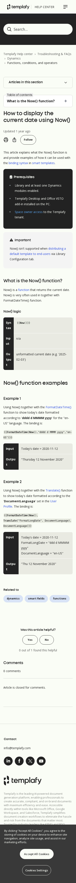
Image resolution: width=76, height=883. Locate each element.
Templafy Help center (18, 54)
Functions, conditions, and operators (32, 63)
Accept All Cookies (36, 854)
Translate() (53, 490)
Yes (30, 640)
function (23, 290)
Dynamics (14, 58)
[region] (38, 854)
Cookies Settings (36, 870)
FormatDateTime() (58, 407)
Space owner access (29, 212)
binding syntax (18, 163)
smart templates (43, 163)
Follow (28, 139)
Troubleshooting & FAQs (54, 54)
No (47, 640)
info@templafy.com (17, 748)
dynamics (13, 598)
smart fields (36, 598)
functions (59, 598)
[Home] (18, 7)
